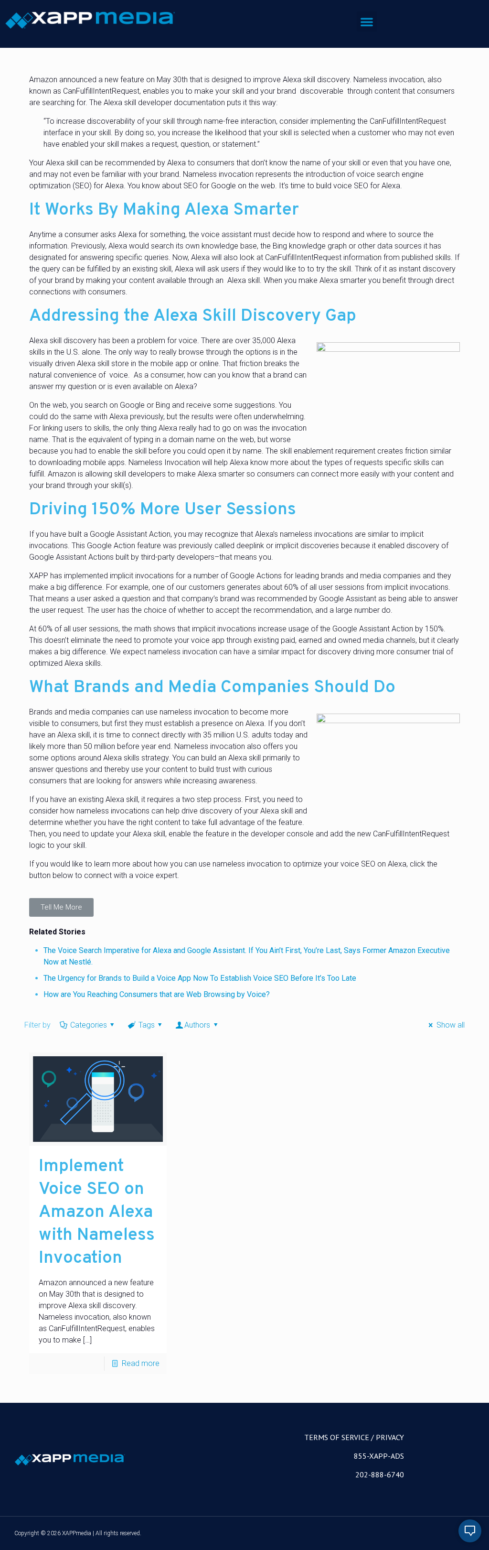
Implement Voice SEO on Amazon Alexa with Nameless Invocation (97, 1212)
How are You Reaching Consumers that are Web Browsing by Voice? (156, 994)
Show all (450, 1025)
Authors (197, 1025)
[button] (367, 21)
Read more (140, 1363)
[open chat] (469, 1530)
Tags (146, 1025)
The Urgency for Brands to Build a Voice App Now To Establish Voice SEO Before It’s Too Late (199, 978)
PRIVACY (390, 1437)
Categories (88, 1025)
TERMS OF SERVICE (336, 1437)
